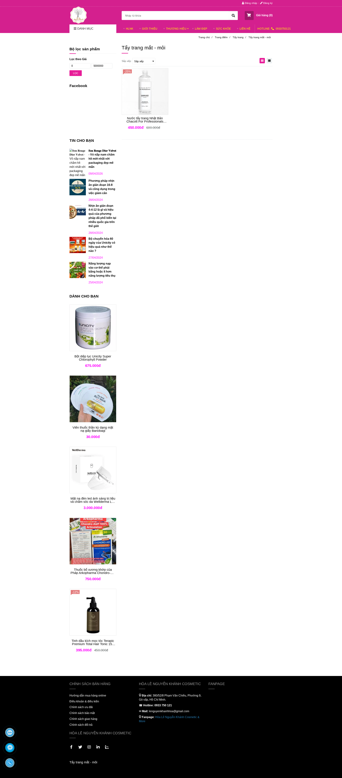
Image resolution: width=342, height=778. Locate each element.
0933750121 (283, 28)
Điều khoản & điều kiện (84, 701)
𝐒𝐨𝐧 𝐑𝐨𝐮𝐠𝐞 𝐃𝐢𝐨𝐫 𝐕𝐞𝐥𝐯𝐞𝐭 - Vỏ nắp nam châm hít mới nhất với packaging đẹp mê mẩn (102, 158)
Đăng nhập (250, 3)
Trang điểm (222, 37)
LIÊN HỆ (245, 28)
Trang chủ (205, 37)
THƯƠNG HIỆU (176, 28)
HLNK (129, 28)
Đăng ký (268, 3)
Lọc (75, 73)
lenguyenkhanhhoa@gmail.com (169, 711)
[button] (259, 15)
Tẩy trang (239, 37)
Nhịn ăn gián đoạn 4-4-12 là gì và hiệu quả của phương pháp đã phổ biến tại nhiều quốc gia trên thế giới (102, 216)
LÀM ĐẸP (201, 28)
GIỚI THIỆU (149, 28)
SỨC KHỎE (223, 28)
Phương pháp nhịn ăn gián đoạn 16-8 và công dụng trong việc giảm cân (102, 187)
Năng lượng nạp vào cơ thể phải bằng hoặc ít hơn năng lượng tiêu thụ (102, 269)
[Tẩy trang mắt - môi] (78, 15)
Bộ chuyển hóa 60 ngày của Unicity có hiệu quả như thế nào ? (102, 245)
